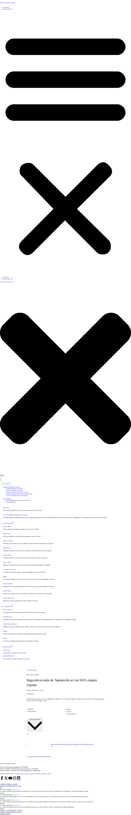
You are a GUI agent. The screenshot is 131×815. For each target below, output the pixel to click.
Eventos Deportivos (8, 610)
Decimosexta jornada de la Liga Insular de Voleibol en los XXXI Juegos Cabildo (71, 744)
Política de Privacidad (34, 774)
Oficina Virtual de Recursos (10, 624)
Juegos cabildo (7, 526)
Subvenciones (6, 650)
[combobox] (7, 282)
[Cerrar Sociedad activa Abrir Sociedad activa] (12, 606)
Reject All (9, 784)
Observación (15, 795)
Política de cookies (16, 786)
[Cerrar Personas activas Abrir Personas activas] (12, 522)
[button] (65, 143)
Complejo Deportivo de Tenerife (14, 488)
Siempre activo (15, 789)
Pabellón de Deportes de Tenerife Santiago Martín (19, 494)
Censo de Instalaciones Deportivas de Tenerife (15, 515)
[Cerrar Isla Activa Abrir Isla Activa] (9, 483)
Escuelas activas (7, 555)
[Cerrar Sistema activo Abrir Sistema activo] (11, 646)
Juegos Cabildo (31, 711)
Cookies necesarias (7, 789)
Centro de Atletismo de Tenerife (14, 490)
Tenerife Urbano (7, 591)
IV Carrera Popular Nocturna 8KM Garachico (39, 756)
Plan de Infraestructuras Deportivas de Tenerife (18, 500)
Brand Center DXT (8, 9)
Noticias (5, 638)
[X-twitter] (6, 778)
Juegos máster (6, 534)
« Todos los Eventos (32, 670)
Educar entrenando (8, 584)
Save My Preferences (11, 810)
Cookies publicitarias (7, 805)
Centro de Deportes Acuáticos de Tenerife (17, 492)
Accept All (15, 784)
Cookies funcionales (7, 795)
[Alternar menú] (1, 479)
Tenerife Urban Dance (8, 598)
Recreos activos (7, 562)
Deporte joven (6, 548)
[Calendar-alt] (18, 778)
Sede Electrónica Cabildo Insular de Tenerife (14, 653)
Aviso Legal (25, 774)
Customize (3, 784)
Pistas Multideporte (11, 502)
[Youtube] (10, 778)
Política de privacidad (5, 786)
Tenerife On (6, 508)
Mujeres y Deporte (8, 541)
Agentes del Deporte (8, 656)
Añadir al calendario (34, 719)
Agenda (5, 631)
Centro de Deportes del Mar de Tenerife (16, 495)
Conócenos (6, 7)
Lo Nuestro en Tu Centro (9, 569)
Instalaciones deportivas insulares (11, 487)
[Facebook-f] (2, 778)
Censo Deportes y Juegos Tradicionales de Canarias (16, 659)
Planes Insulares (7, 499)
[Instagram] (14, 778)
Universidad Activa (7, 617)
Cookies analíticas (6, 800)
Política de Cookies (46, 774)
